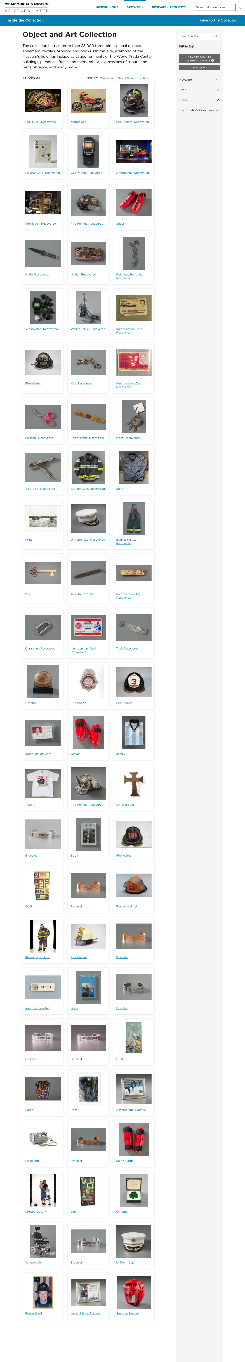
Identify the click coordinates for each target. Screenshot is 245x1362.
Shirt (119, 488)
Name (183, 100)
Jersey (120, 754)
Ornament (123, 1211)
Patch (29, 1110)
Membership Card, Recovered (83, 650)
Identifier (143, 78)
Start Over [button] (199, 67)
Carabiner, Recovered (40, 648)
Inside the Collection (25, 20)
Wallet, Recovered (83, 274)
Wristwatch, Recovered (41, 329)
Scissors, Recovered (39, 438)
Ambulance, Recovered (132, 172)
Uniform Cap (125, 1262)
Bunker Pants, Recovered (126, 541)
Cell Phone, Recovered (86, 172)
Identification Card (38, 754)
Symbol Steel (125, 804)
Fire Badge (78, 703)
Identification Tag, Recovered (128, 595)
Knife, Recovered (37, 274)
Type (182, 90)
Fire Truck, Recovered (40, 122)
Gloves (75, 754)
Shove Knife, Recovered (87, 438)
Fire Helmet (33, 383)
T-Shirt (30, 804)
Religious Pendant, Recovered (129, 276)
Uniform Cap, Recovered (88, 539)
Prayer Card (33, 1313)
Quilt (28, 906)
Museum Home (107, 7)
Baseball (31, 703)
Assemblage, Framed (131, 1110)
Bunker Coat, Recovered (88, 488)
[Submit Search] (239, 7)
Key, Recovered (82, 383)
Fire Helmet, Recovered (132, 122)
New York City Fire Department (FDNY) (198, 58)
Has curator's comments (196, 110)
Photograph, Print (37, 957)
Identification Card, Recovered (129, 330)
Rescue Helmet (126, 906)
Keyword (185, 79)
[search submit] (216, 36)
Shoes (120, 223)
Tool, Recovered (82, 594)
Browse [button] (133, 7)
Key (28, 594)
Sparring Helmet (127, 1313)
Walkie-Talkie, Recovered (88, 329)
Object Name (126, 78)
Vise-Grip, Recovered (40, 488)
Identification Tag (37, 1008)
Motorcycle (78, 122)
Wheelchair (33, 1262)
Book (74, 855)
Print (28, 539)
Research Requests (169, 7)
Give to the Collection (219, 20)
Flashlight (32, 1160)
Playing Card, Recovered (42, 172)
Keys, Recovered (128, 438)
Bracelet (31, 855)
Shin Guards (124, 1160)
